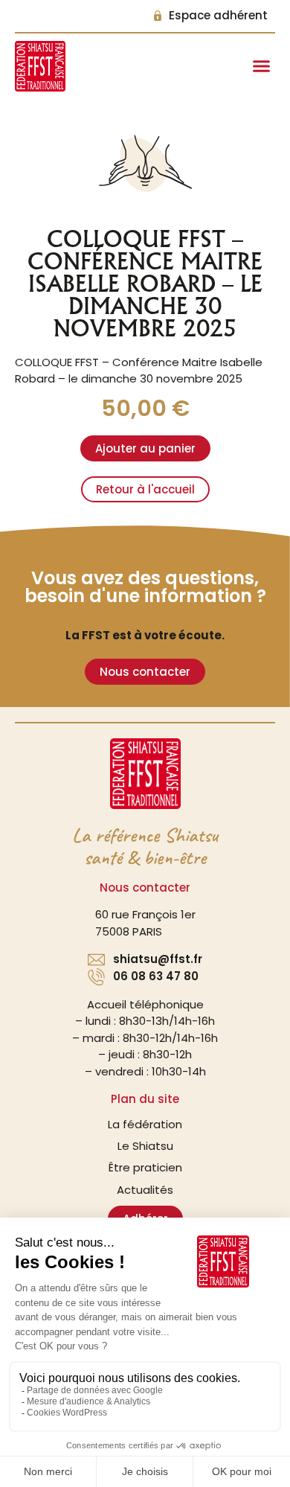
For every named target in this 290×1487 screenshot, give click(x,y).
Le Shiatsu (145, 1146)
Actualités (145, 1189)
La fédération (145, 1124)
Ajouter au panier (145, 448)
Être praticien (145, 1167)
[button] (262, 66)
